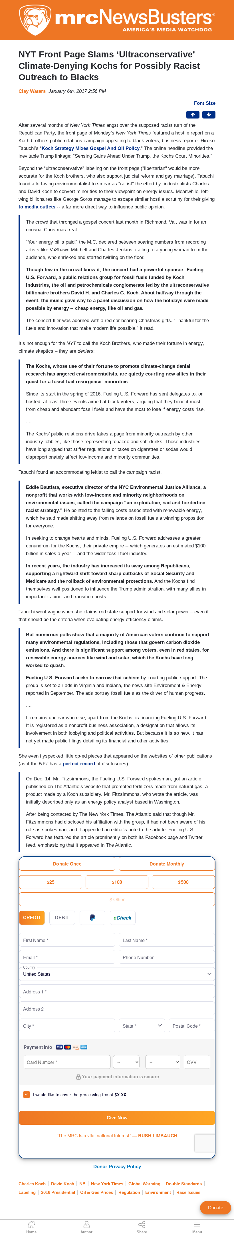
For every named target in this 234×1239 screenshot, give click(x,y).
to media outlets (37, 207)
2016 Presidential (58, 1192)
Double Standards (184, 1183)
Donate (215, 1207)
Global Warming (144, 1183)
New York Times (107, 1183)
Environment (158, 1192)
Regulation (129, 1192)
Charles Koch (32, 1183)
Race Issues (188, 1192)
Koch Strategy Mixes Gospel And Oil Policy (91, 148)
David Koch (62, 1183)
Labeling (27, 1192)
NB (82, 1183)
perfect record (79, 763)
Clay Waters (32, 91)
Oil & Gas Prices (96, 1192)
